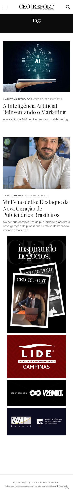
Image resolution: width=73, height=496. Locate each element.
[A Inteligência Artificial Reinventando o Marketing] (36, 66)
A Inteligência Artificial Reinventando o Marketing (34, 108)
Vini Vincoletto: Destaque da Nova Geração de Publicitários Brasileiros (36, 208)
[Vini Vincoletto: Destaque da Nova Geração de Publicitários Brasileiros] (36, 163)
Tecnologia (25, 99)
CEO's (6, 195)
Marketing (10, 99)
